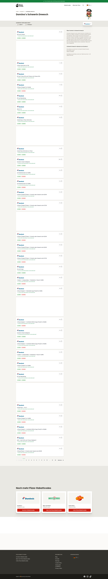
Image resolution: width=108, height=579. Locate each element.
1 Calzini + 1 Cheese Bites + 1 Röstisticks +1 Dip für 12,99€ (30, 280)
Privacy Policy (58, 568)
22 (55, 460)
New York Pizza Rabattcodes (54, 510)
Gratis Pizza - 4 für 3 (22, 407)
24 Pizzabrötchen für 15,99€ (24, 173)
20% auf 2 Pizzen (21, 34)
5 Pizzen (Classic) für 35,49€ (24, 87)
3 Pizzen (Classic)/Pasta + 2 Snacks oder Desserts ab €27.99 (32, 205)
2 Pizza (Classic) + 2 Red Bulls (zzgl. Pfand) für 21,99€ (29, 291)
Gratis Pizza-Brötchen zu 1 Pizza (24, 151)
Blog (56, 557)
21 (52, 460)
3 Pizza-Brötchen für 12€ (23, 65)
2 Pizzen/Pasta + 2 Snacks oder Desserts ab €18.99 (29, 451)
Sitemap (57, 561)
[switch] (17, 24)
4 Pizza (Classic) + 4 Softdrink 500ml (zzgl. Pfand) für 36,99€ (31, 322)
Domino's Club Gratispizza (23, 333)
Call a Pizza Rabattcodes (79, 510)
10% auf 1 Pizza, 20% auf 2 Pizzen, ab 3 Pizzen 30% (28, 76)
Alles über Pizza (76, 5)
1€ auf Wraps (20, 269)
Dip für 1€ (19, 109)
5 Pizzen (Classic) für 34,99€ (24, 418)
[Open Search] (83, 5)
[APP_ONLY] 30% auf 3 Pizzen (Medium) (26, 440)
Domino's (22, 11)
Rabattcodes (67, 5)
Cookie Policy (58, 563)
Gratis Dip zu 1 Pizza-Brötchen (24, 120)
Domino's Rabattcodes (28, 510)
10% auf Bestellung (21, 98)
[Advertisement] (40, 50)
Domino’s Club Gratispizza (23, 162)
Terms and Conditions (58, 565)
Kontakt (57, 559)
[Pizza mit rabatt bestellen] (19, 5)
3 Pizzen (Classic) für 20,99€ (24, 365)
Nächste (60, 460)
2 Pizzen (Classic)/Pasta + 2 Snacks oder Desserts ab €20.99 (32, 194)
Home (17, 11)
